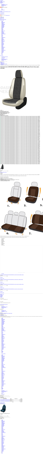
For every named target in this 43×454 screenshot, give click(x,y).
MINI (2, 40)
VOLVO (3, 347)
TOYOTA (3, 382)
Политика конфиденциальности (4, 304)
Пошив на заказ (2, 17)
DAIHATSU (3, 26)
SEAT (2, 379)
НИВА (2, 351)
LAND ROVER (3, 37)
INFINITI (3, 33)
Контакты (3, 60)
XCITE (2, 385)
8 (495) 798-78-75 (6, 313)
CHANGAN (3, 356)
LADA (2, 370)
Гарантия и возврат (2, 1)
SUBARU (3, 344)
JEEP (2, 368)
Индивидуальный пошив (4, 4)
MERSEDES (3, 373)
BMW (2, 318)
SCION (2, 45)
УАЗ (2, 54)
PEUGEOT (3, 376)
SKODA (3, 46)
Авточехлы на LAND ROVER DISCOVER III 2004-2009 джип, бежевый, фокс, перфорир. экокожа (11, 279)
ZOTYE (2, 52)
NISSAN (3, 41)
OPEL (2, 42)
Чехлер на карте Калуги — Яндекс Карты (21, 272)
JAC (2, 34)
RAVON (3, 43)
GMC (2, 30)
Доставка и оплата (4, 5)
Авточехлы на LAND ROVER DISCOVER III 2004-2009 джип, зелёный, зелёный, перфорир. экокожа (12, 274)
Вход (2, 9)
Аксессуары (1, 55)
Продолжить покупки (2, 403)
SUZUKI (3, 48)
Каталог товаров (3, 353)
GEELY (2, 29)
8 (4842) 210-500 (10, 313)
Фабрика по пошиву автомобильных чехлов (5, 11)
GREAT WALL (3, 327)
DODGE (3, 324)
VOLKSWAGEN (3, 50)
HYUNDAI (3, 32)
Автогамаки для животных (5, 56)
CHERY (2, 23)
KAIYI (2, 35)
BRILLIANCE (3, 22)
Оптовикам (1, 2)
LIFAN (2, 38)
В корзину (1, 277)
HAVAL (2, 31)
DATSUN (3, 27)
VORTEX (3, 51)
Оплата (1, 294)
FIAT (2, 28)
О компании (1, 0)
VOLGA (3, 49)
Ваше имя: (1, 395)
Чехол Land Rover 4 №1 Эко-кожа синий (5, 399)
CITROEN (3, 25)
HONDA (3, 365)
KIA (2, 36)
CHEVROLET (3, 24)
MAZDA (3, 39)
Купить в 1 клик (4, 172)
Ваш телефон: (2, 396)
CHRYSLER (3, 321)
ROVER (2, 44)
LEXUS (2, 371)
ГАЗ (2, 350)
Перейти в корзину (2, 402)
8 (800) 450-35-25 (2, 12)
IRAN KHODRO (3, 367)
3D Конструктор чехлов (4, 311)
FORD (2, 362)
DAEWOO (3, 359)
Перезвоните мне (8, 15)
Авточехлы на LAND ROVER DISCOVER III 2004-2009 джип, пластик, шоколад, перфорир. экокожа (12, 284)
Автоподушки (3, 57)
